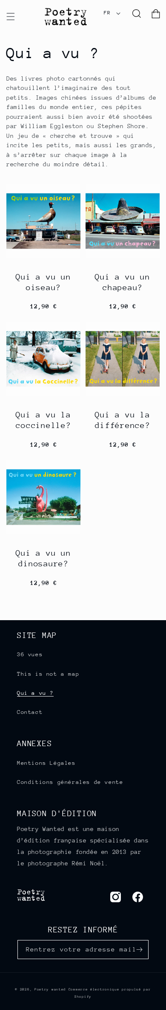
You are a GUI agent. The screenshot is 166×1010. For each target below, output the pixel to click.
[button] (10, 16)
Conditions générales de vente (70, 782)
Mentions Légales (46, 763)
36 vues (30, 654)
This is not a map (48, 674)
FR (107, 13)
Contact (30, 712)
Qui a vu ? (35, 693)
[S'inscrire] (139, 950)
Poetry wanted (50, 989)
